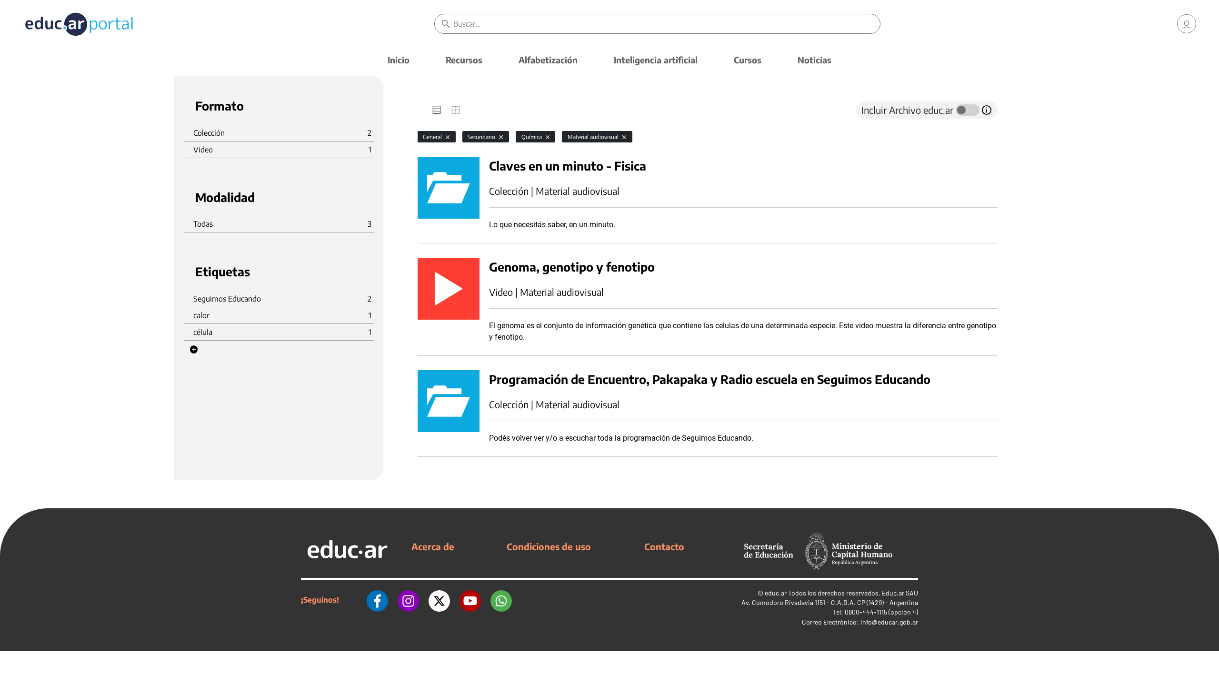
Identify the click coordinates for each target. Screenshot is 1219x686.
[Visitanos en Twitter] (439, 600)
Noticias (814, 59)
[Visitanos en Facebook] (377, 600)
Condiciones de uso (549, 546)
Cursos (747, 59)
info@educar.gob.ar (889, 622)
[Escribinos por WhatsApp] (501, 600)
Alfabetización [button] (548, 59)
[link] (1186, 23)
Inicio (399, 59)
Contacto (664, 546)
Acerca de (432, 546)
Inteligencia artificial (656, 59)
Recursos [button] (464, 59)
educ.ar (776, 593)
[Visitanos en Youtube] (470, 600)
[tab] (436, 110)
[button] (194, 350)
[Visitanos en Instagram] (408, 600)
